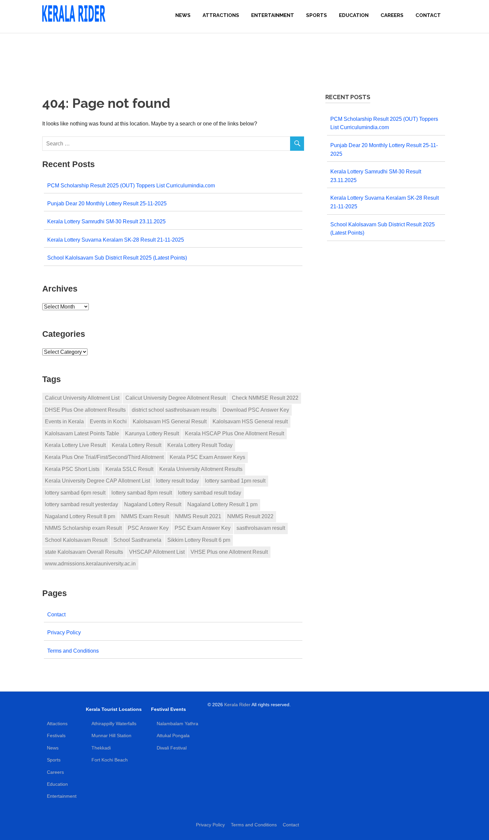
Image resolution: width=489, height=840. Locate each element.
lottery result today (177, 481)
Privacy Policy (64, 632)
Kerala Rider (237, 704)
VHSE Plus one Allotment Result (229, 552)
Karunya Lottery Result (152, 433)
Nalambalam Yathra (177, 723)
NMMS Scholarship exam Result (83, 528)
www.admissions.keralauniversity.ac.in (90, 563)
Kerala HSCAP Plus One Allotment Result (234, 433)
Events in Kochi (108, 421)
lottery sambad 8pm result (141, 493)
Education (354, 15)
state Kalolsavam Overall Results (84, 552)
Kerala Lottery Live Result (75, 445)
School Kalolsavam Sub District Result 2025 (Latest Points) (117, 258)
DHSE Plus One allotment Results (85, 410)
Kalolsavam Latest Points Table (82, 433)
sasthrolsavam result (261, 528)
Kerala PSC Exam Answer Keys (207, 457)
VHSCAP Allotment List (157, 552)
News (183, 15)
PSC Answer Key (148, 528)
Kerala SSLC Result (129, 469)
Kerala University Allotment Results (201, 469)
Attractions (221, 15)
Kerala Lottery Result (136, 445)
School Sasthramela (137, 540)
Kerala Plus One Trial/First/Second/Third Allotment (104, 457)
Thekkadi (101, 747)
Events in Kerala (64, 421)
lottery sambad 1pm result (235, 481)
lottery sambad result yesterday (81, 504)
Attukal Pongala (173, 735)
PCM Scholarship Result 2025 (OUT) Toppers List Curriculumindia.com (131, 185)
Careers (392, 15)
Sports (316, 15)
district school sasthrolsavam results (174, 410)
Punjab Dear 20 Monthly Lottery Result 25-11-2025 (107, 203)
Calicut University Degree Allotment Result (175, 398)
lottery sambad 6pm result (75, 493)
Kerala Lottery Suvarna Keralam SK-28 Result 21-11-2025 (115, 240)
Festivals (56, 735)
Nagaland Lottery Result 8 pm (80, 516)
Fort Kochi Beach (109, 759)
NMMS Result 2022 (250, 516)
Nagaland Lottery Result (152, 504)
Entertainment (272, 15)
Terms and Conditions (73, 651)
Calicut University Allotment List (82, 398)
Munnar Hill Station (111, 735)
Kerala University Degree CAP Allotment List (97, 481)
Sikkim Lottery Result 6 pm (198, 540)
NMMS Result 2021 (198, 516)
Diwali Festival (172, 747)
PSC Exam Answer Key (203, 528)
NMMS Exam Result (145, 516)
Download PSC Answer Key (256, 410)
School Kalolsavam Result (76, 540)
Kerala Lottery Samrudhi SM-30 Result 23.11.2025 (106, 221)
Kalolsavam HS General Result (170, 421)
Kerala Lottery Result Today (200, 445)
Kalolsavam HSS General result (250, 421)
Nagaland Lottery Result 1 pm (222, 504)
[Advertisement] (244, 57)
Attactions (57, 723)
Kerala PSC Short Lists (72, 469)
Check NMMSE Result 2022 (265, 398)
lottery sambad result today (209, 493)
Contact (428, 15)
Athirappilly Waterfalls (113, 723)
